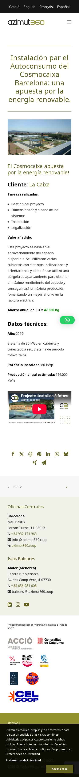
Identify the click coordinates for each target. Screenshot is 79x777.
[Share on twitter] (21, 454)
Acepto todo (60, 769)
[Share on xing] (35, 462)
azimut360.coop (24, 545)
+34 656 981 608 (24, 585)
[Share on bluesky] (66, 454)
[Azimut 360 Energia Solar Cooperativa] (26, 22)
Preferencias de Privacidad (23, 760)
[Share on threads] (30, 454)
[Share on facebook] (13, 454)
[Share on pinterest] (39, 454)
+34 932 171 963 (24, 533)
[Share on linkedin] (48, 454)
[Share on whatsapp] (57, 454)
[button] (69, 22)
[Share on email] (44, 462)
